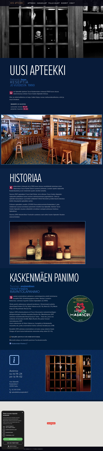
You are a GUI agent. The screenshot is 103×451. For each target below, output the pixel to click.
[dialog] (13, 430)
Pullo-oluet (54, 3)
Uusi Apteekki (16, 3)
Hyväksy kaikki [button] (13, 439)
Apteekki (32, 3)
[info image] (14, 360)
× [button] (22, 412)
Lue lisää (10, 423)
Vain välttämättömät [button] (13, 443)
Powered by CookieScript (12, 447)
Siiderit (64, 3)
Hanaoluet (42, 3)
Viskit (72, 3)
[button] (13, 446)
